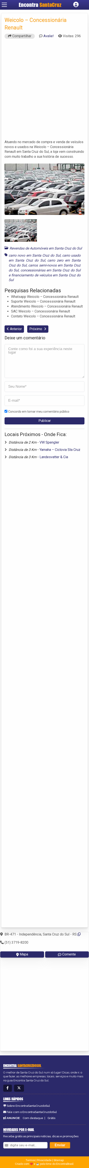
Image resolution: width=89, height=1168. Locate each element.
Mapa (24, 954)
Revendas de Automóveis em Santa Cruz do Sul (46, 248)
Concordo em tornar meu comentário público (38, 411)
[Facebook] (7, 1088)
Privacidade (44, 1160)
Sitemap (59, 1160)
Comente (69, 954)
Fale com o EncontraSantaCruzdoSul (32, 1112)
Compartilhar (21, 36)
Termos (30, 1160)
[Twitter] (19, 1088)
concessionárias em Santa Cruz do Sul (51, 270)
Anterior (16, 329)
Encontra (29, 5)
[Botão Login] (76, 5)
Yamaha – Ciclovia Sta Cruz (60, 450)
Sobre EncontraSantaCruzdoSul (28, 1105)
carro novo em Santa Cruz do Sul (34, 255)
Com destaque (33, 1118)
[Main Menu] (4, 4)
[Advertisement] (44, 91)
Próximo (36, 329)
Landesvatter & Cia (54, 457)
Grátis (51, 1118)
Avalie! (48, 36)
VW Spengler (49, 442)
